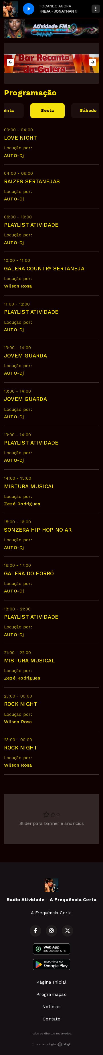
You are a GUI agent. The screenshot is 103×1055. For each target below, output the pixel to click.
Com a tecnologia (44, 1044)
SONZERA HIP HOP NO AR (38, 530)
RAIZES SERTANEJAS (32, 181)
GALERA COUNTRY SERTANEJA (44, 269)
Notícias (51, 1006)
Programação (51, 994)
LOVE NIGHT (20, 138)
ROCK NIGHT (20, 704)
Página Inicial (51, 982)
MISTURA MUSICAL (29, 486)
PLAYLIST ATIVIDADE (31, 225)
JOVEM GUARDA (25, 356)
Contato (51, 1019)
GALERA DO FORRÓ (29, 573)
